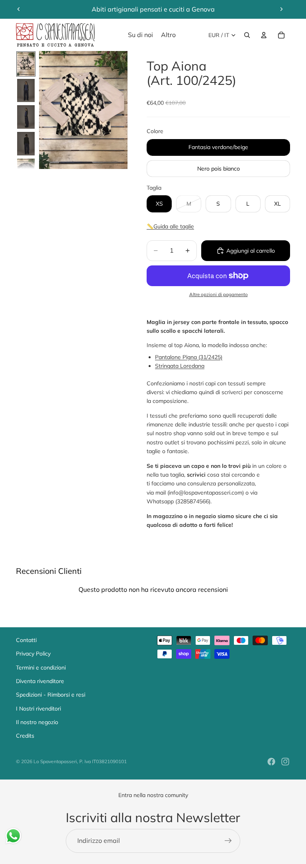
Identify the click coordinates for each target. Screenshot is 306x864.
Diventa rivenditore (40, 681)
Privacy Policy (33, 653)
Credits (25, 735)
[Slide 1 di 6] (26, 64)
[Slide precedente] (18, 9)
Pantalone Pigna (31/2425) (188, 357)
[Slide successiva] (281, 9)
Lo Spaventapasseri (55, 761)
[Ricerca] (247, 35)
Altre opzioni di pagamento (218, 294)
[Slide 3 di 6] (26, 117)
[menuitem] (168, 35)
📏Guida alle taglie (170, 226)
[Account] (264, 35)
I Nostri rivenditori (38, 708)
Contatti (26, 640)
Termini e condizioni (41, 667)
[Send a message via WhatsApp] (13, 836)
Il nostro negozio (37, 722)
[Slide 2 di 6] (26, 90)
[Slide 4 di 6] (26, 143)
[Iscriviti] (228, 841)
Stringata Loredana (179, 365)
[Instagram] (285, 761)
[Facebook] (271, 761)
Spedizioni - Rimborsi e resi (50, 694)
